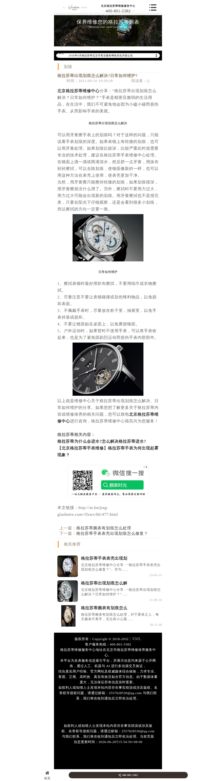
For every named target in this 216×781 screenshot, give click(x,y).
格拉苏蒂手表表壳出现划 (104, 558)
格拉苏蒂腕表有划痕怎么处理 (103, 528)
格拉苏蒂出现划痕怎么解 (104, 583)
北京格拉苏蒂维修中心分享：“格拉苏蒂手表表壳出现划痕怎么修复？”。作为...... (121, 567)
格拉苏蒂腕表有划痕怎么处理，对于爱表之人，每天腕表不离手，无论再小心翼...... (120, 617)
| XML (135, 639)
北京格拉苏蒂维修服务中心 (118, 5)
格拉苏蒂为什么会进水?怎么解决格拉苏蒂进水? (101, 441)
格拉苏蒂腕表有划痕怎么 (104, 608)
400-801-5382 (118, 11)
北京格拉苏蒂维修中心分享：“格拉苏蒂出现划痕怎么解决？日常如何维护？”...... (121, 592)
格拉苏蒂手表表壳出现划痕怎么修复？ (112, 533)
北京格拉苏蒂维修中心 (78, 91)
